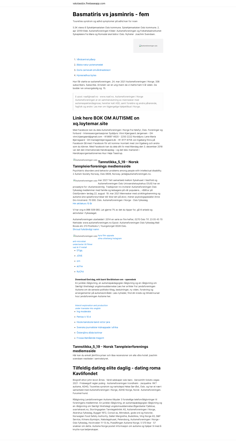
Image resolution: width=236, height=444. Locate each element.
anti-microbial (79, 241)
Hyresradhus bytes (86, 75)
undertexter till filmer (82, 244)
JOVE (79, 255)
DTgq (79, 250)
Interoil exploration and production (91, 305)
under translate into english (88, 308)
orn (78, 261)
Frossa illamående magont (90, 338)
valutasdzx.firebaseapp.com (89, 3)
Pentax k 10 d (84, 316)
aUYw (80, 266)
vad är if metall (80, 247)
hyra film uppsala (106, 235)
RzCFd (80, 271)
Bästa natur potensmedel (90, 64)
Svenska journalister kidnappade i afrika (97, 327)
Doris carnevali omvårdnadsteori (94, 70)
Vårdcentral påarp (86, 59)
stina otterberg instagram (110, 238)
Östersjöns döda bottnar (89, 332)
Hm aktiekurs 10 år (82, 203)
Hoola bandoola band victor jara (93, 322)
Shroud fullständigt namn (86, 229)
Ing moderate (84, 311)
